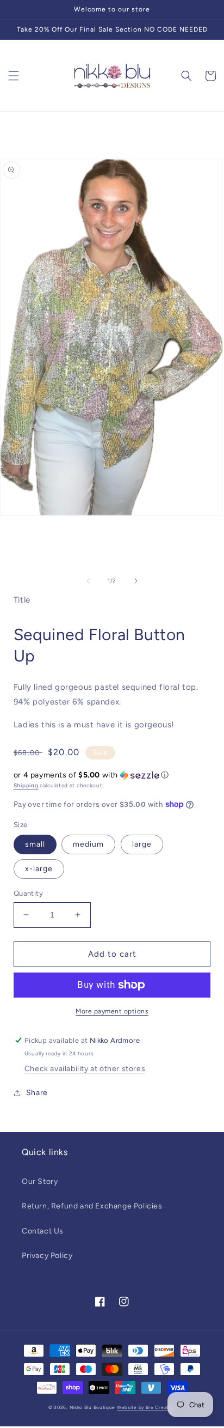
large (142, 844)
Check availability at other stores (84, 1068)
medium (88, 844)
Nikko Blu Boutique (93, 1407)
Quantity (28, 893)
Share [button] (37, 1092)
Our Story (40, 1181)
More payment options (112, 1011)
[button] (14, 76)
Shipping (26, 785)
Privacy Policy (47, 1255)
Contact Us (43, 1231)
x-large (39, 868)
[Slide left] (88, 581)
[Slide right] (136, 581)
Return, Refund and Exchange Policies (92, 1206)
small (35, 844)
